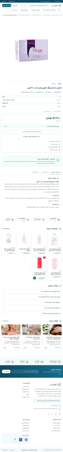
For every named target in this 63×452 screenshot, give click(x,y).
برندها (27, 394)
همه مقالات (5, 321)
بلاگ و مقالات (25, 397)
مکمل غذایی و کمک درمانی (49, 10)
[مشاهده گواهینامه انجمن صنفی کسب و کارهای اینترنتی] (26, 439)
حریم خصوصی (12, 450)
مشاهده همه (6, 229)
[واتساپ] (55, 414)
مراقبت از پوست (46, 15)
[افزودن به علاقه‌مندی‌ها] (49, 234)
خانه (59, 10)
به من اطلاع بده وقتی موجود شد (30, 136)
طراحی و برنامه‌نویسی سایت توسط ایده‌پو (29, 450)
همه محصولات (25, 389)
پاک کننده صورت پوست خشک (24, 15)
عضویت (7, 371)
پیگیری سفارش (12, 1)
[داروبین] (56, 5)
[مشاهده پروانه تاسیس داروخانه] (15, 439)
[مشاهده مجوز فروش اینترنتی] (20, 439)
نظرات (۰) (35, 172)
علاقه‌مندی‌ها (26, 425)
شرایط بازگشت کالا (56, 431)
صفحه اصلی (26, 386)
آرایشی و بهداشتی (35, 10)
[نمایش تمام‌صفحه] (3, 22)
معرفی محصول (55, 172)
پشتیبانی (3, 1)
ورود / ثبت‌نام (25, 431)
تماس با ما (14, 10)
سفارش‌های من (25, 423)
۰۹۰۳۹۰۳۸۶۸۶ (57, 1)
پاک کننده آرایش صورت (36, 15)
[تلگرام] (59, 414)
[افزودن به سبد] (34, 278)
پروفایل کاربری (25, 428)
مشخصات (44, 172)
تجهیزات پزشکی (24, 10)
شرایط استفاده (5, 450)
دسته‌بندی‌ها (26, 392)
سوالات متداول (56, 428)
